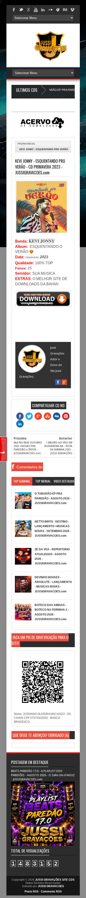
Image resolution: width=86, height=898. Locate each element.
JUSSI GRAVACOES (51, 886)
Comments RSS (51, 891)
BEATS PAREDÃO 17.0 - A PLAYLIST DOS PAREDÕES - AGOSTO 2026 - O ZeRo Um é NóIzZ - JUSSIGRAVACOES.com (43, 775)
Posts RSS (32, 891)
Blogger (61, 96)
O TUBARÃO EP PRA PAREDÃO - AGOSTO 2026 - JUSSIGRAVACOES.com (53, 498)
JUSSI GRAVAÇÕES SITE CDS (55, 879)
